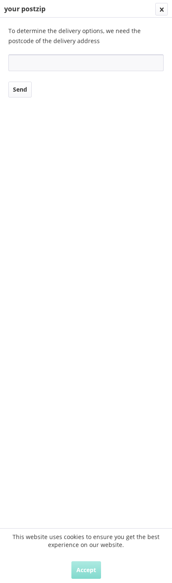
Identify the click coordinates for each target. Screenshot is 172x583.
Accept (86, 570)
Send (20, 89)
